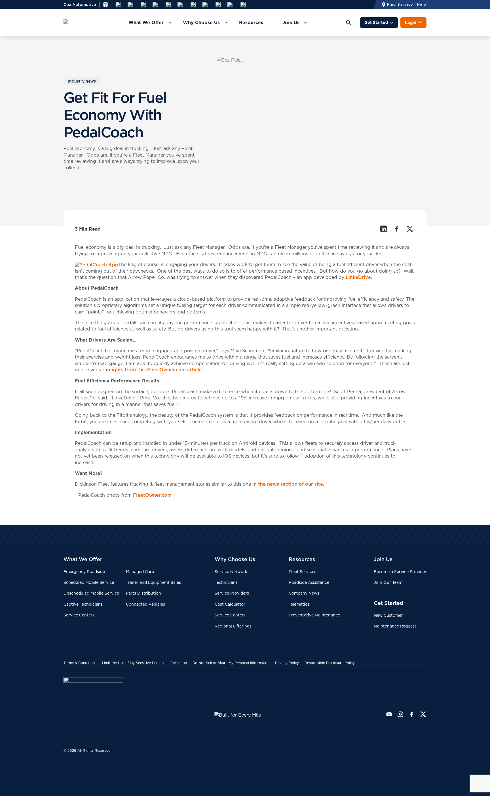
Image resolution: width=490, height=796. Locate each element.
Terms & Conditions (80, 662)
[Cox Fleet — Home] (139, 710)
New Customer (388, 615)
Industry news (82, 81)
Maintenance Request (395, 626)
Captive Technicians (83, 604)
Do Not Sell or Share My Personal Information (231, 662)
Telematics (299, 604)
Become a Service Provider (400, 571)
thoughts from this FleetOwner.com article (152, 370)
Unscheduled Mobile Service (91, 593)
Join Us (290, 22)
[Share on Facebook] (396, 229)
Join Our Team (388, 582)
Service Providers (232, 593)
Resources (251, 22)
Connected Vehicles (145, 604)
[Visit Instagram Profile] (400, 714)
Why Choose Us (201, 22)
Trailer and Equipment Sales (153, 582)
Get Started (376, 22)
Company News (304, 593)
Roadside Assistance (309, 582)
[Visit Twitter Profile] (423, 714)
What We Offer (146, 22)
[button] (350, 22)
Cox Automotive (80, 4)
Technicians (226, 582)
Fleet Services (302, 571)
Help (421, 4)
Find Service (400, 4)
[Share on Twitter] (409, 229)
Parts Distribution (143, 593)
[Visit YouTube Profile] (389, 714)
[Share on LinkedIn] (383, 229)
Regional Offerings (233, 626)
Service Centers (79, 615)
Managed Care (140, 571)
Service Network (231, 571)
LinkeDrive (358, 277)
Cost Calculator (230, 604)
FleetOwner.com (152, 495)
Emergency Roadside (84, 571)
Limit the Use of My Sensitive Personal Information (144, 662)
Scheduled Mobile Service (89, 582)
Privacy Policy (287, 662)
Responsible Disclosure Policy (330, 662)
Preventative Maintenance (314, 615)
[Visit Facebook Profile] (411, 714)
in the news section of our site (287, 484)
